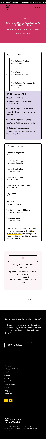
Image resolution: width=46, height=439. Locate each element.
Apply (6, 378)
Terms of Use (9, 394)
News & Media (9, 384)
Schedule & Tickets (11, 369)
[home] (7, 7)
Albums (7, 375)
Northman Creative (19, 430)
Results (7, 372)
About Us (8, 381)
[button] (36, 7)
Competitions (9, 366)
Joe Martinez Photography (25, 428)
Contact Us (8, 387)
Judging (7, 391)
